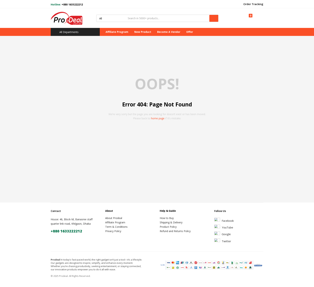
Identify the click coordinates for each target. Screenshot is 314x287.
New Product (142, 32)
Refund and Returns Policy (175, 231)
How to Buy (167, 218)
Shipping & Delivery (171, 222)
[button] (249, 18)
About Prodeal (113, 218)
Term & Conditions (116, 226)
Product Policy (168, 226)
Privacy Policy (113, 231)
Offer (189, 32)
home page (157, 118)
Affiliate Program (117, 32)
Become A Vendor (168, 32)
